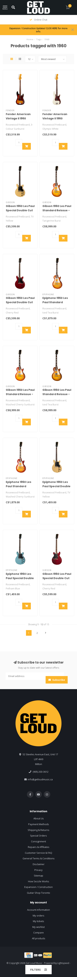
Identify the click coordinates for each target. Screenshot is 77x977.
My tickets (38, 921)
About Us (38, 818)
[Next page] (45, 633)
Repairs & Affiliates (38, 847)
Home (30, 39)
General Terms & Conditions (39, 858)
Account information (38, 909)
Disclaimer (38, 864)
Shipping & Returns (38, 830)
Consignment (38, 841)
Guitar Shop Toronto (38, 892)
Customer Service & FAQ (38, 852)
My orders (38, 915)
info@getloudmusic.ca (40, 779)
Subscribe (58, 679)
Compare (38, 932)
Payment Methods (38, 824)
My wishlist (38, 927)
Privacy (38, 870)
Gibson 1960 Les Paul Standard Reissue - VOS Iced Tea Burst (56, 394)
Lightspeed (63, 962)
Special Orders (38, 835)
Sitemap (38, 875)
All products (38, 938)
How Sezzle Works (38, 881)
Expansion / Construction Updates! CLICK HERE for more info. (38, 30)
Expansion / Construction (38, 887)
